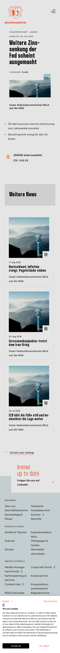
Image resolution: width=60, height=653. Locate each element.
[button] (7, 601)
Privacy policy (51, 601)
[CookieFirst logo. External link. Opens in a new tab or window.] (3, 605)
